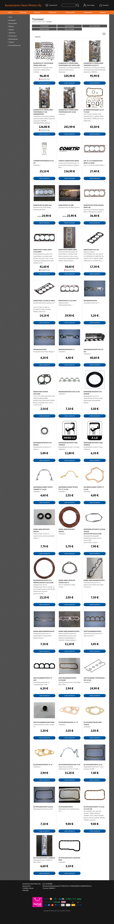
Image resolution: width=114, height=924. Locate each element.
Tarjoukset (22, 12)
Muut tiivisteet (69, 29)
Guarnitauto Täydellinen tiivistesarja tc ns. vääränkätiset (43, 112)
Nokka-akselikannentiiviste (94, 580)
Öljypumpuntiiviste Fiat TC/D (69, 764)
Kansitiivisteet (69, 26)
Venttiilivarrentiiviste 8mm (43, 722)
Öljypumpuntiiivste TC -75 (68, 722)
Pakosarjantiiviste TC (67, 349)
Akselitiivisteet (44, 29)
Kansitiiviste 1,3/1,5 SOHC (68, 300)
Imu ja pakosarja (94, 26)
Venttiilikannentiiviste (92, 631)
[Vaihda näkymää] (104, 34)
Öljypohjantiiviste (66, 807)
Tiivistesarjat (44, 26)
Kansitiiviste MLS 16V (91, 250)
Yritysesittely (52, 12)
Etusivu (10, 12)
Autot (39, 21)
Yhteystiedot (88, 12)
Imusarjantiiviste (90, 300)
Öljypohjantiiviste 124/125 (43, 807)
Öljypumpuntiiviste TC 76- (43, 764)
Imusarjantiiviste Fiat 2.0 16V (69, 392)
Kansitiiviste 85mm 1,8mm (68, 250)
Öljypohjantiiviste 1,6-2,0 (93, 764)
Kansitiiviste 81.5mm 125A (42, 205)
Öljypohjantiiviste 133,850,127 (44, 858)
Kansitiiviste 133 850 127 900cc (44, 300)
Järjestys (37, 37)
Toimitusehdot (70, 12)
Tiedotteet (37, 12)
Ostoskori (103, 12)
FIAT (43, 21)
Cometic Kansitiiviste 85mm (69, 161)
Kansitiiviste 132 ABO (66, 205)
